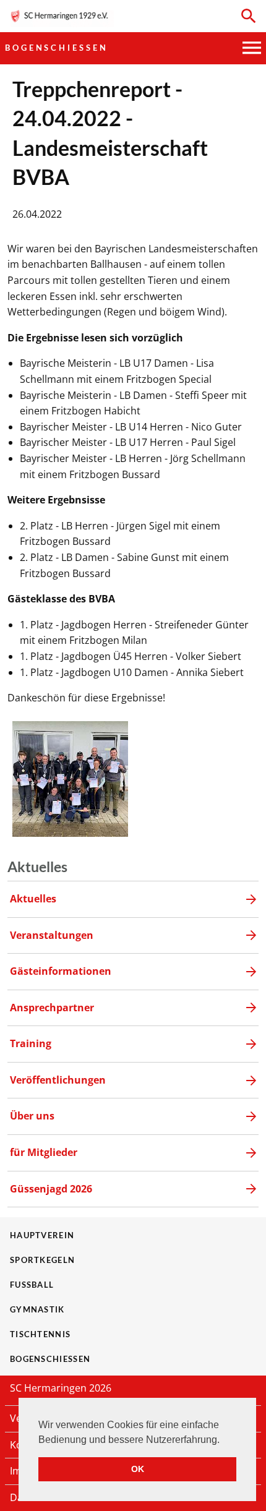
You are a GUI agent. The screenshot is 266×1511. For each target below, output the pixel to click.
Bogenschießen (56, 48)
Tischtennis (40, 1334)
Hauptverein (42, 1235)
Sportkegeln (42, 1260)
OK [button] (137, 1469)
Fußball (32, 1285)
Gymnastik (37, 1309)
